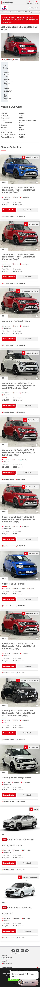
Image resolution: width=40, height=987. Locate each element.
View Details (27, 210)
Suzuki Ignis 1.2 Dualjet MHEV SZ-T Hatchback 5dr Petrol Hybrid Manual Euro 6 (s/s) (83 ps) (18, 189)
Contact (29, 3)
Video (10, 59)
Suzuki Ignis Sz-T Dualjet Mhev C (17, 777)
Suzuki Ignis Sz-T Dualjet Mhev (16, 321)
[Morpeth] (17, 950)
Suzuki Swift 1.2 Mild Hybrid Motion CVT (17, 910)
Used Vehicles (11, 12)
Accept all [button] (13, 979)
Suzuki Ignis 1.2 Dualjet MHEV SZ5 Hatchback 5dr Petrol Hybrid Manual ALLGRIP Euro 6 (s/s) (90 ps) (18, 712)
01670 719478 (21, 606)
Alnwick (12, 216)
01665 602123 (7, 958)
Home (3, 12)
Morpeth (12, 606)
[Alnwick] (13, 950)
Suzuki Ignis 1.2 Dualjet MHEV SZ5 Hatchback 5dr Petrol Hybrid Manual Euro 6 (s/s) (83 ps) (18, 646)
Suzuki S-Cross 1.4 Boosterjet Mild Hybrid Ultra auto (18, 842)
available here (7, 22)
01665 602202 (21, 216)
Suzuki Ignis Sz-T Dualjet (13, 584)
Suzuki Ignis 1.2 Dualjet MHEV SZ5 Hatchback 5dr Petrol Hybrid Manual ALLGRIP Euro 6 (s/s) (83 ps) (18, 385)
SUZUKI (19, 12)
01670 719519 (7, 963)
